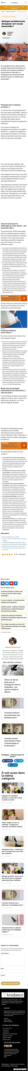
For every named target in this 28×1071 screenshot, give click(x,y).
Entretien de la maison (11, 11)
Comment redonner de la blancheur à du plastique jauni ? (12, 715)
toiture (9, 632)
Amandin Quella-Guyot (12, 647)
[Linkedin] (16, 583)
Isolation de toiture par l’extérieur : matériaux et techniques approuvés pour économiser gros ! (13, 618)
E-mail (3, 975)
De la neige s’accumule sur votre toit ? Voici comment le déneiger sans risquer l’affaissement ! (13, 626)
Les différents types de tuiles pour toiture (13, 542)
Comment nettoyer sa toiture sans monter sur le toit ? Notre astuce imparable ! (11, 593)
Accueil (2, 11)
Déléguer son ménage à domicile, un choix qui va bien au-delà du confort (12, 798)
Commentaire (5, 953)
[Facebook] (3, 583)
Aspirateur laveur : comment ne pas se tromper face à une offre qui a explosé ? (12, 851)
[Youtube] (11, 583)
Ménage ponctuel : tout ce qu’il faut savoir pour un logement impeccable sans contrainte (12, 878)
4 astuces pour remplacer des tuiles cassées (14, 544)
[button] (25, 3)
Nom (2, 968)
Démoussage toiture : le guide (10, 537)
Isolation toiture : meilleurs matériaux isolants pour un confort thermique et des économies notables (13, 609)
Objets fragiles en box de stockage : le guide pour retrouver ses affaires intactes (12, 824)
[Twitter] (7, 583)
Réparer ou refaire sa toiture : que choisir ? (13, 546)
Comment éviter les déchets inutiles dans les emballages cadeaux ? (11, 930)
